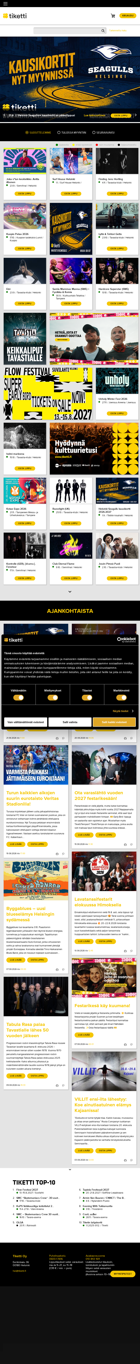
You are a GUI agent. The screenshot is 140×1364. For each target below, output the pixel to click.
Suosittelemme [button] (40, 132)
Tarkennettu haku (118, 30)
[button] (4, 115)
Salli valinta (70, 721)
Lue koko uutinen (94, 115)
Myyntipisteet (123, 1273)
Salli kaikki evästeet (114, 721)
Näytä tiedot (120, 711)
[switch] (53, 698)
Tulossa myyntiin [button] (73, 132)
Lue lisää (16, 844)
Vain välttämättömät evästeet (25, 721)
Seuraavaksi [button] (105, 132)
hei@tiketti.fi (19, 1270)
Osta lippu (37, 844)
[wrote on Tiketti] (36, 765)
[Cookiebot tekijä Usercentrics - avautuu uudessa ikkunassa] (120, 640)
